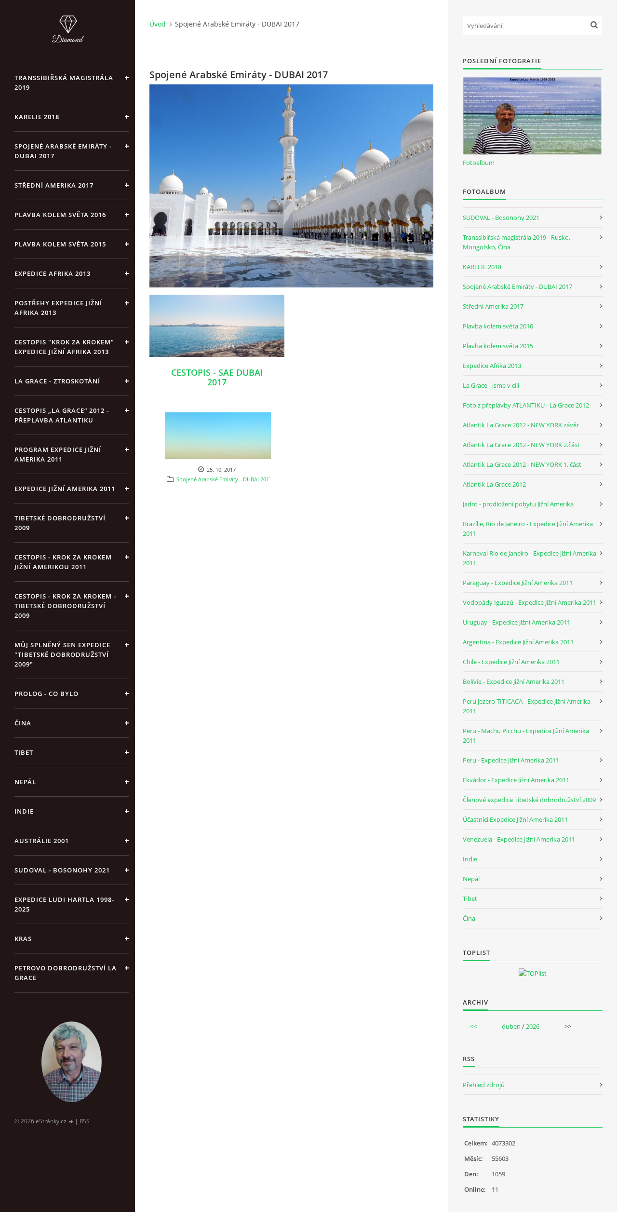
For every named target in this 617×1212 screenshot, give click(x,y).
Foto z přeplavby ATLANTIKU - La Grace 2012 (526, 405)
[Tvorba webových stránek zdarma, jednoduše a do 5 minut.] (71, 1121)
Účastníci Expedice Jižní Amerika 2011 (515, 819)
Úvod (157, 23)
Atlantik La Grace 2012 (494, 484)
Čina (22, 723)
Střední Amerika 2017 (54, 185)
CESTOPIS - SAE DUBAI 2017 (217, 377)
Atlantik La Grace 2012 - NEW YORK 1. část (522, 464)
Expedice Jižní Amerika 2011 (64, 488)
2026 (532, 1026)
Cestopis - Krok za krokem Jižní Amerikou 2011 (63, 562)
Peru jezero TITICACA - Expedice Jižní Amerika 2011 (526, 706)
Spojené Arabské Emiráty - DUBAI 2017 (63, 151)
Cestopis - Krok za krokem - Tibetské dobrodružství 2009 (65, 606)
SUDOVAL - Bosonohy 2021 (62, 870)
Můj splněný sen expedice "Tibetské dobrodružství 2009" (62, 654)
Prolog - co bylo (46, 693)
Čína (469, 918)
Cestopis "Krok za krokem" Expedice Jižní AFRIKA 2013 (64, 347)
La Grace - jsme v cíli (491, 385)
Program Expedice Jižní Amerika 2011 (57, 454)
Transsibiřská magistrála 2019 (63, 82)
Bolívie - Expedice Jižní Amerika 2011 (513, 681)
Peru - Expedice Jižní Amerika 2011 (511, 760)
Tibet (23, 752)
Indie (24, 811)
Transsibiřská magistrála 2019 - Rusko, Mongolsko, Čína (516, 242)
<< (473, 1026)
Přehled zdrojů (484, 1084)
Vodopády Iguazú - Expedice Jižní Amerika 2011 (529, 602)
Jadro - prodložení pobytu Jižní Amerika (518, 504)
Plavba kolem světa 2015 (60, 244)
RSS (85, 1121)
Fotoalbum (479, 162)
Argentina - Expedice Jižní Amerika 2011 (518, 642)
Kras (23, 938)
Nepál (25, 781)
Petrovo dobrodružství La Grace (65, 973)
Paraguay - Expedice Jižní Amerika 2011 (518, 582)
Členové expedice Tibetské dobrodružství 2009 (529, 799)
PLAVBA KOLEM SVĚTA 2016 (60, 214)
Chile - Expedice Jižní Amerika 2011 (511, 661)
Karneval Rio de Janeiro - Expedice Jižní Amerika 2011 (529, 558)
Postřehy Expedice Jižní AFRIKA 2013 (58, 308)
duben (511, 1026)
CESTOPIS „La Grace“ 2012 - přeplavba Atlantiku (61, 415)
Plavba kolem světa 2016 (498, 326)
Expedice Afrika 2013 (492, 365)
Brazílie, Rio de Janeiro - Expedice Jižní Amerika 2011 (528, 528)
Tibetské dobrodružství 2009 (60, 523)
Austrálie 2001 (41, 840)
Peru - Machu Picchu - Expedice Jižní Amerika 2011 (526, 735)
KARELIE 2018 (36, 116)
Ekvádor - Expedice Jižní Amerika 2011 (516, 780)
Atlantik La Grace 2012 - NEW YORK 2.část (521, 444)
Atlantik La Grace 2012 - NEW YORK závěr (521, 425)
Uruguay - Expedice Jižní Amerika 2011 (516, 622)
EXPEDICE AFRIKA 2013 (52, 273)
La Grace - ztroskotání (57, 381)
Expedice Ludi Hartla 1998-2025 (64, 904)
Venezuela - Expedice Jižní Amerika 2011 (519, 839)
